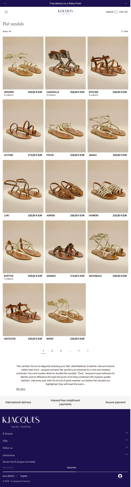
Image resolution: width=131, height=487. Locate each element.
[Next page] (86, 345)
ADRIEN (50, 212)
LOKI (6, 212)
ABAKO (91, 153)
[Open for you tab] (117, 476)
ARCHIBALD (93, 271)
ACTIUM (8, 153)
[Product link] (23, 62)
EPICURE (92, 91)
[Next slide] (125, 3)
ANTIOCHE (10, 333)
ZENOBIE (9, 91)
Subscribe (71, 467)
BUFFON (8, 271)
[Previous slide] (5, 3)
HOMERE (92, 212)
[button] (6, 12)
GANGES (50, 271)
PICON (49, 153)
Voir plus (19, 383)
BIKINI (49, 333)
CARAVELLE (52, 91)
